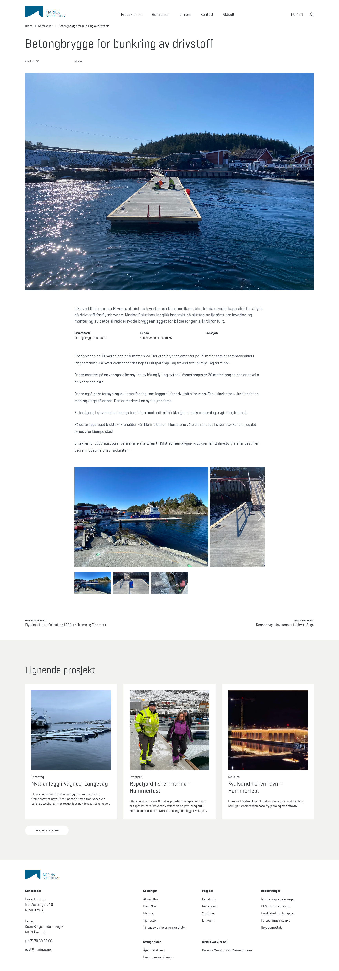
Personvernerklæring (158, 957)
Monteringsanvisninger (278, 899)
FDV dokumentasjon (275, 906)
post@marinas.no (38, 949)
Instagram (209, 906)
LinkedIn (208, 920)
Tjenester (150, 920)
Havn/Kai (150, 906)
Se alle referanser (47, 830)
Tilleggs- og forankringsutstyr (164, 927)
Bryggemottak (271, 927)
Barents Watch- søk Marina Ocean (227, 950)
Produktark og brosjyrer (278, 913)
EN (301, 14)
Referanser (45, 26)
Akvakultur (150, 899)
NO (293, 14)
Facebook (209, 899)
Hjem (28, 26)
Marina (148, 913)
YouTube (208, 913)
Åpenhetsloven (154, 950)
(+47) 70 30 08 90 (38, 941)
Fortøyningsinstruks (275, 920)
